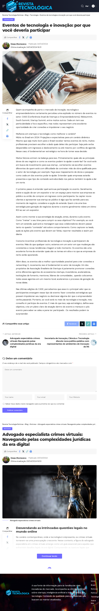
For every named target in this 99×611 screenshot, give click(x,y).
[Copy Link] (27, 37)
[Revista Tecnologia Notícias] (29, 6)
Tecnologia (8, 19)
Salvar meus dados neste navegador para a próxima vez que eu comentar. (35, 404)
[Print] (30, 37)
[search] (82, 6)
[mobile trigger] (4, 6)
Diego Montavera (18, 44)
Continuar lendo (49, 556)
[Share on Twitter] (23, 37)
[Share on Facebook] (19, 37)
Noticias (7, 428)
